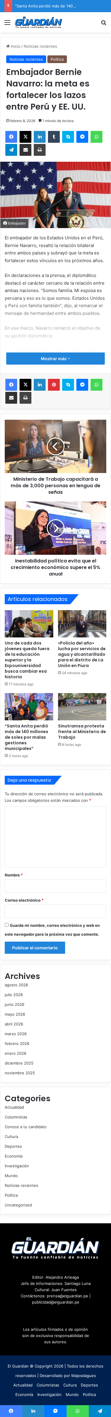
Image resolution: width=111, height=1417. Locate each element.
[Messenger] (82, 137)
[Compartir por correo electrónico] (25, 150)
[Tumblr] (54, 137)
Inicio (15, 46)
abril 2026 (14, 1024)
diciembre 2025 (19, 1063)
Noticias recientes (40, 46)
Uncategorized (18, 1205)
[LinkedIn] (40, 137)
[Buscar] (104, 24)
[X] (25, 137)
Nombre (14, 875)
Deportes (13, 1146)
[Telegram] (11, 150)
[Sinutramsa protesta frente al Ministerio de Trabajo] (82, 706)
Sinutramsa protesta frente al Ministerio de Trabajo (82, 731)
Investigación (17, 1165)
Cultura (11, 1136)
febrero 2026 (17, 1043)
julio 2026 (14, 994)
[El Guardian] (38, 22)
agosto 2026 (16, 984)
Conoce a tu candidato (25, 1126)
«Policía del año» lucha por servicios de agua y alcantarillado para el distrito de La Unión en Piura (82, 654)
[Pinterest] (54, 385)
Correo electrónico (24, 900)
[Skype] (68, 137)
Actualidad (14, 1107)
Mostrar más (54, 358)
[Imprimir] (40, 150)
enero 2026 (15, 1053)
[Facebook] (11, 137)
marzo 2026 (16, 1033)
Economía (13, 1156)
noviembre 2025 (20, 1072)
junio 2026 (14, 1004)
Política (57, 59)
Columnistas (16, 1117)
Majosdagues (83, 1375)
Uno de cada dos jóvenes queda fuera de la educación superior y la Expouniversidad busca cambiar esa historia (27, 660)
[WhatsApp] (96, 137)
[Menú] (7, 24)
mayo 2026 (15, 1014)
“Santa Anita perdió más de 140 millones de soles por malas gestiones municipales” (26, 737)
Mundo (11, 1175)
